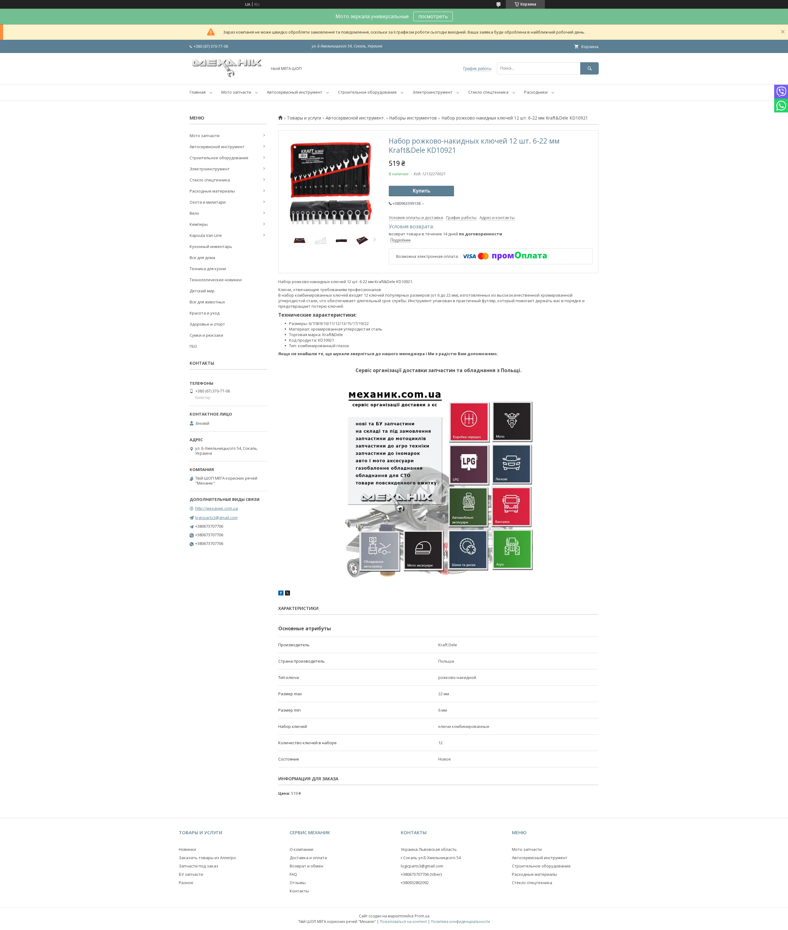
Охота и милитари (208, 202)
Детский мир (202, 291)
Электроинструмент (432, 92)
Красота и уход (204, 313)
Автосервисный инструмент (294, 92)
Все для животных (207, 302)
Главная (198, 92)
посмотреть (433, 16)
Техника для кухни (208, 268)
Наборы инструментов (413, 118)
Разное (186, 882)
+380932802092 (415, 882)
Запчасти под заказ (198, 866)
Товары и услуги (304, 118)
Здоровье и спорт (207, 324)
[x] (287, 594)
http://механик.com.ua (216, 508)
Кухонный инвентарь (211, 246)
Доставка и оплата (308, 857)
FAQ (293, 874)
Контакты (299, 891)
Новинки (187, 849)
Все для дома (202, 257)
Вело (194, 213)
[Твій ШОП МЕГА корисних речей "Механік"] (226, 76)
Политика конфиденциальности (460, 921)
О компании (301, 849)
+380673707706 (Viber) (421, 874)
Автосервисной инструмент (217, 146)
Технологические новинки (216, 279)
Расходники (536, 92)
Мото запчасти (236, 92)
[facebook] (280, 594)
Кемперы (199, 224)
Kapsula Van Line (206, 235)
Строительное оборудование (367, 92)
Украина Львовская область (429, 849)
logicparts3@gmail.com (216, 517)
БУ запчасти (191, 874)
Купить (421, 190)
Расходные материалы (212, 191)
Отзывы (298, 882)
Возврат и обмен (306, 866)
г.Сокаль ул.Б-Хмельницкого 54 (431, 857)
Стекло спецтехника (488, 92)
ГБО (193, 346)
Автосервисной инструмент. (355, 118)
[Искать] (589, 68)
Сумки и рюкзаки (206, 335)
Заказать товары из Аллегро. (208, 857)
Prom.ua (422, 916)
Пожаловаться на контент (403, 921)
